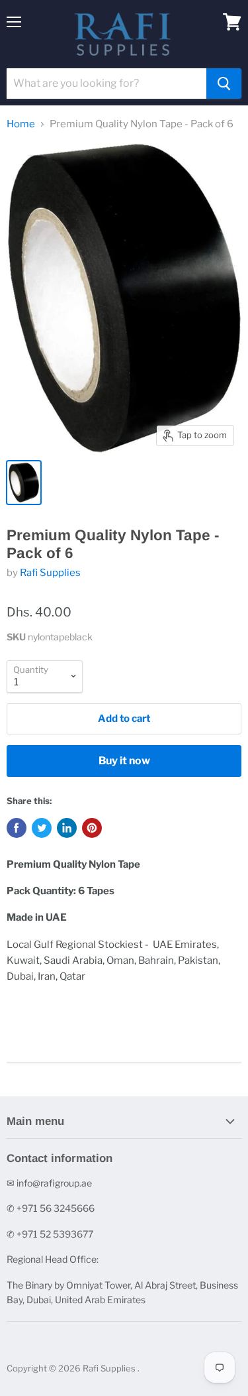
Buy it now (124, 760)
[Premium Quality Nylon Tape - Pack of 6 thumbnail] (23, 482)
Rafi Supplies (50, 573)
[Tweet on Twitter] (42, 828)
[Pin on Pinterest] (92, 828)
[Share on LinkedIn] (67, 828)
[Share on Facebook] (16, 828)
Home (21, 124)
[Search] (223, 83)
